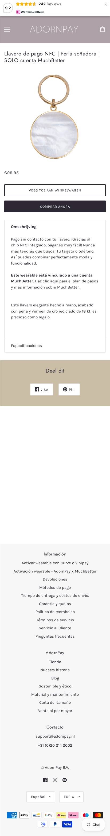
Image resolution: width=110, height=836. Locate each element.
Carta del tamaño (55, 702)
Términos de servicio (55, 620)
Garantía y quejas (55, 603)
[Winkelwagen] (103, 29)
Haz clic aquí (46, 281)
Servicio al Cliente (55, 628)
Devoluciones (55, 579)
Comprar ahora (55, 207)
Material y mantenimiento (55, 694)
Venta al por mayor (55, 710)
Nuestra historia (55, 669)
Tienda (55, 661)
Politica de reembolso (55, 611)
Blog (55, 678)
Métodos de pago (55, 587)
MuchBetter (68, 287)
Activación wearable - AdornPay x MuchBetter (55, 571)
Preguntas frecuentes (55, 636)
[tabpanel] (55, 286)
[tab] (55, 227)
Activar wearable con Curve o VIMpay (55, 563)
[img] (45, 780)
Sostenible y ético (55, 686)
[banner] (54, 29)
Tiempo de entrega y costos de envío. (55, 595)
